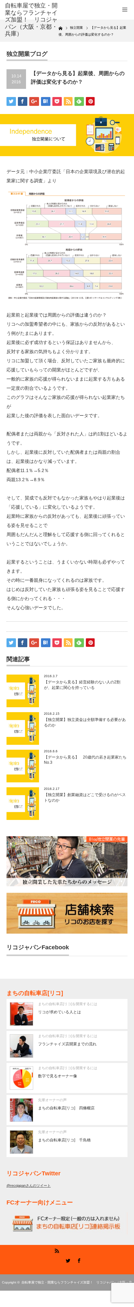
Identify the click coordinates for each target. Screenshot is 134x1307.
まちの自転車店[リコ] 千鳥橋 (64, 1140)
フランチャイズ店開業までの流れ (67, 1044)
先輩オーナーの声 (52, 1100)
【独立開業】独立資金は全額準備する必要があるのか (85, 722)
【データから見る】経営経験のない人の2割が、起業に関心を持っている (82, 685)
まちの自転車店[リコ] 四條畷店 (66, 1108)
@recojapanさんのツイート (29, 1185)
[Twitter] (67, 1260)
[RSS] (56, 1260)
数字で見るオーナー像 (57, 1076)
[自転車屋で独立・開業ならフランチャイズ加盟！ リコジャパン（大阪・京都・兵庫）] (32, 20)
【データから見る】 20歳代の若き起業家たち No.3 (85, 760)
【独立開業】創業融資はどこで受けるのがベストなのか (85, 797)
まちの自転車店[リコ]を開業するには (67, 1004)
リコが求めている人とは (59, 1012)
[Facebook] (78, 1260)
